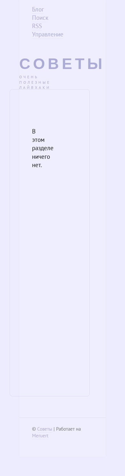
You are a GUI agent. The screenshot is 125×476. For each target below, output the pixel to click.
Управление (47, 34)
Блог (38, 9)
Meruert (40, 436)
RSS (37, 26)
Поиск (40, 17)
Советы (62, 63)
